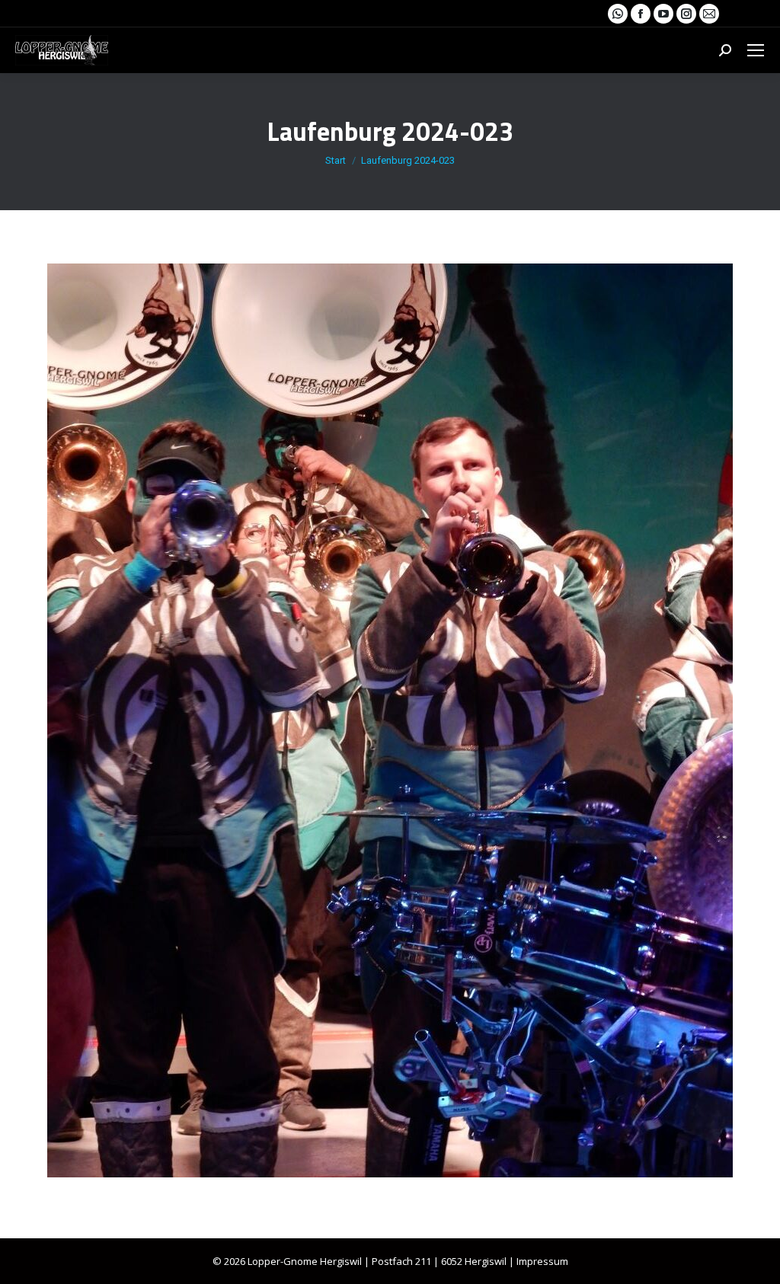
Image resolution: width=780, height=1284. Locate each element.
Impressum (542, 1261)
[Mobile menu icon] (755, 50)
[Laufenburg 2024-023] (390, 720)
